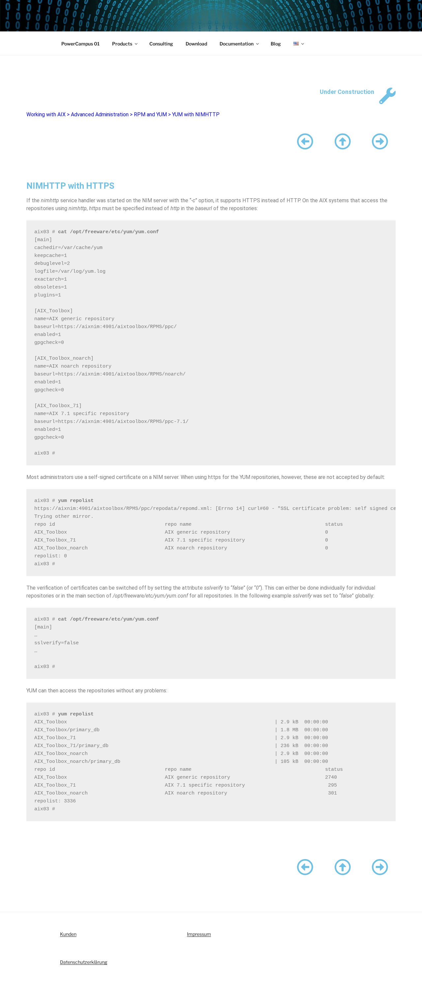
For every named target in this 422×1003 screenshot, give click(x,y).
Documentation (237, 43)
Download (196, 43)
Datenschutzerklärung (83, 962)
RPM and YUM (150, 114)
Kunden (68, 934)
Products (122, 43)
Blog (276, 43)
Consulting (161, 43)
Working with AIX (46, 114)
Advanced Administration (100, 114)
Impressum (199, 934)
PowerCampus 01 (80, 43)
